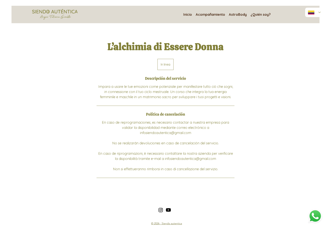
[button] (210, 14)
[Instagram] (161, 210)
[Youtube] (168, 210)
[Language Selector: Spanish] (314, 12)
